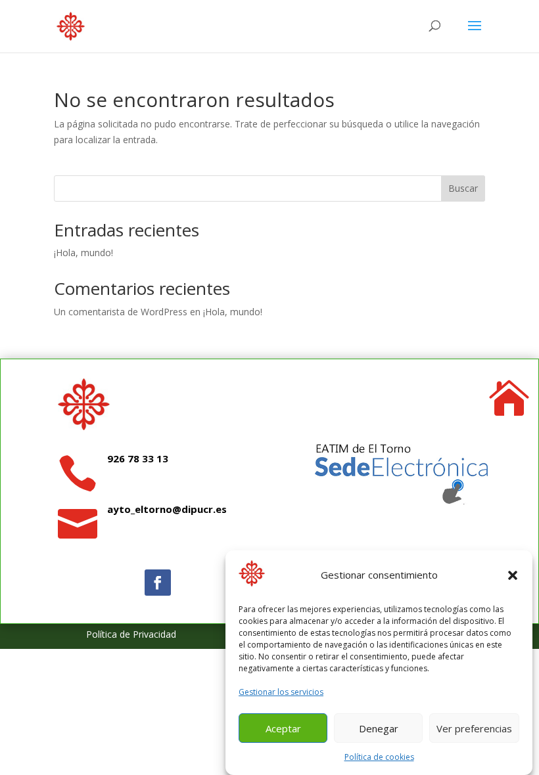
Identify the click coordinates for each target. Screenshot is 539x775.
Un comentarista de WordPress (120, 311)
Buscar (463, 188)
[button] (512, 575)
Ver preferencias (474, 728)
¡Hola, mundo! (83, 252)
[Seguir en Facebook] (158, 582)
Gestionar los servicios (281, 692)
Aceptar (283, 728)
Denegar (378, 728)
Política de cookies (379, 757)
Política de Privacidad (131, 634)
